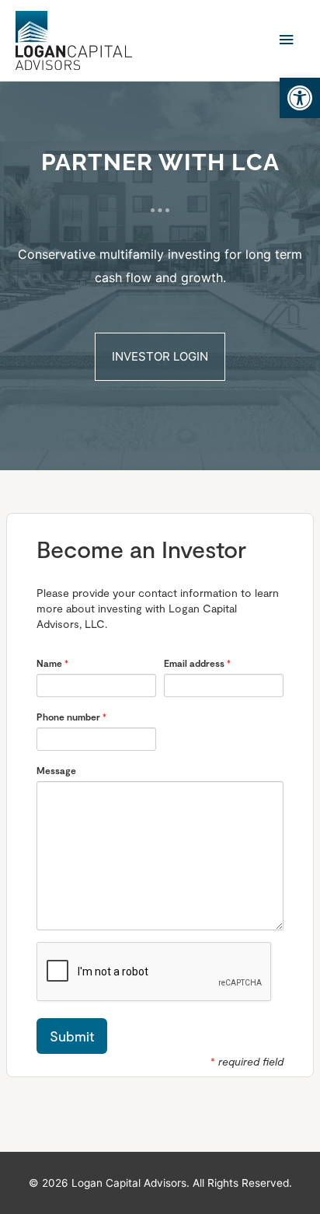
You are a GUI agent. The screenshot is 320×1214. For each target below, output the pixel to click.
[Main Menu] (286, 40)
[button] (300, 98)
